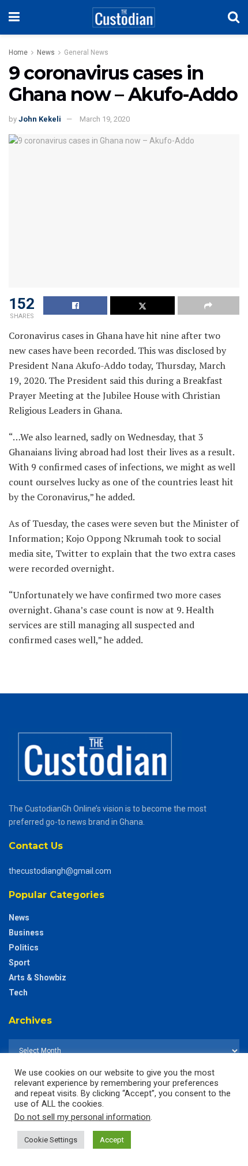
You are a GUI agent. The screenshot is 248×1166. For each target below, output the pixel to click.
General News (86, 52)
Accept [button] (112, 1139)
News (46, 52)
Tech (18, 992)
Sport (19, 962)
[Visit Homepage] (124, 17)
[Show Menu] (14, 17)
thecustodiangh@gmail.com (60, 871)
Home (18, 52)
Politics (24, 947)
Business (26, 932)
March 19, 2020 (105, 119)
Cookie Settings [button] (50, 1139)
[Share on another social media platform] (208, 305)
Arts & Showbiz (37, 977)
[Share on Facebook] (75, 305)
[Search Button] (233, 17)
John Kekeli (39, 119)
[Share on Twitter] (142, 305)
